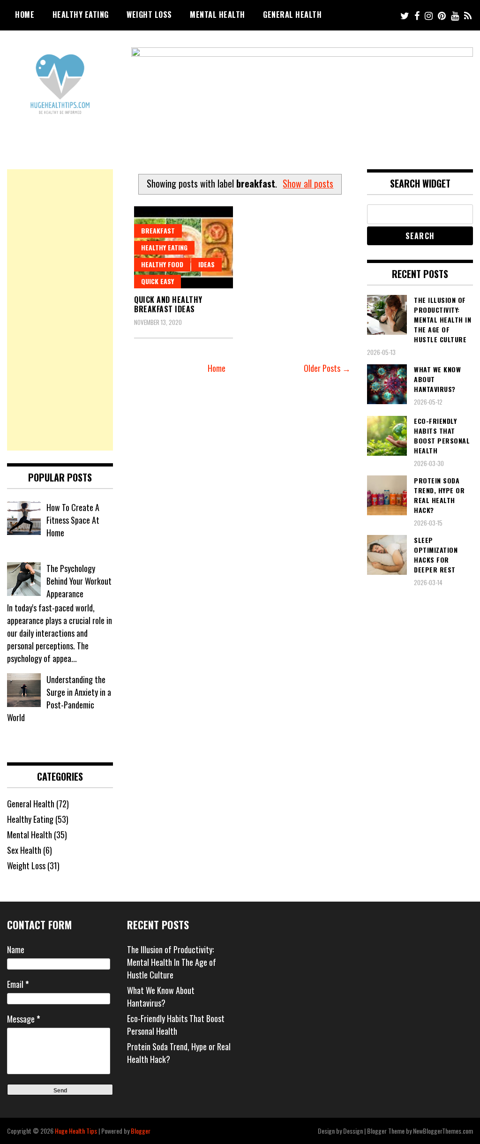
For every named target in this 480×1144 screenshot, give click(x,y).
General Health (292, 14)
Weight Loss (149, 14)
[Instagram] (429, 15)
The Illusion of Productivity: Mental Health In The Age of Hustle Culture (171, 962)
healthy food (162, 264)
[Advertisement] (60, 310)
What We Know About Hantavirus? (161, 996)
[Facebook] (417, 15)
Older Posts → (327, 368)
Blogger (140, 1131)
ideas (206, 264)
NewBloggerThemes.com (443, 1131)
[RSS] (468, 15)
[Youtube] (455, 15)
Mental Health (217, 14)
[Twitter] (404, 15)
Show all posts (308, 183)
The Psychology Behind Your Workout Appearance (79, 581)
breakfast (158, 230)
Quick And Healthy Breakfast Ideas (168, 304)
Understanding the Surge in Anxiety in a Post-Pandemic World (59, 698)
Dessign (353, 1131)
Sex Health (24, 850)
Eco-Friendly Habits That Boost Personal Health (176, 1024)
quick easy (157, 281)
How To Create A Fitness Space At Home (72, 520)
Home (24, 14)
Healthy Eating (80, 14)
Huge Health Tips (76, 1131)
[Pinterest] (442, 15)
